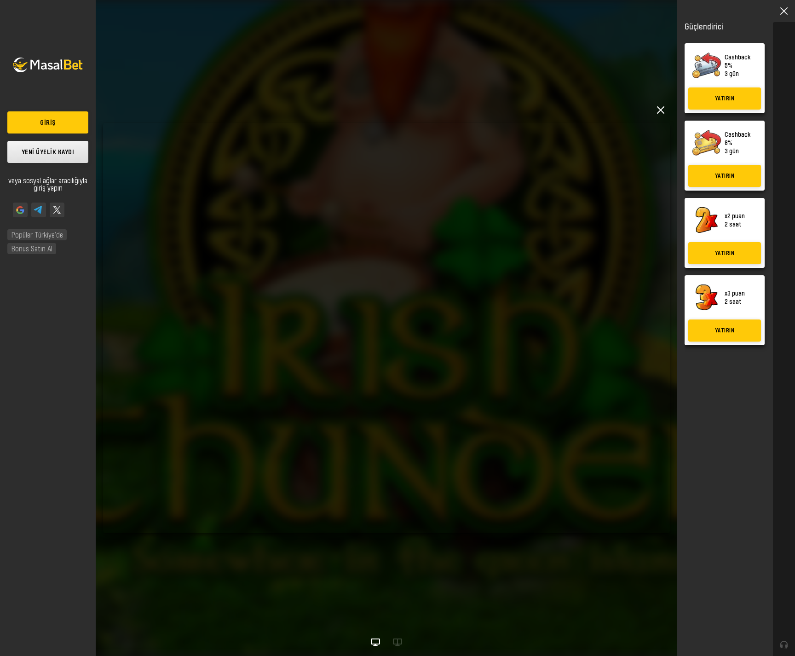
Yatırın (725, 98)
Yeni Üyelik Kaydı (48, 152)
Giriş (48, 122)
